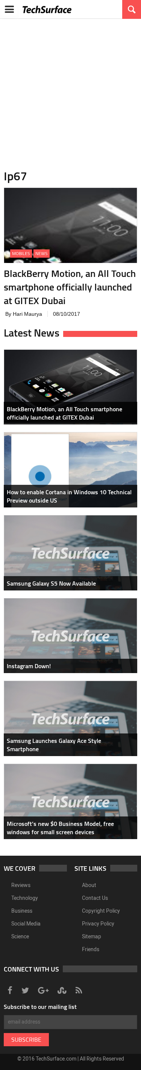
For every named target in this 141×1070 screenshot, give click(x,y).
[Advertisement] (70, 89)
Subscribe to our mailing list (40, 1006)
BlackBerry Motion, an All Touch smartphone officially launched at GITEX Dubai (70, 287)
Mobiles (21, 253)
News (41, 253)
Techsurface (47, 9)
